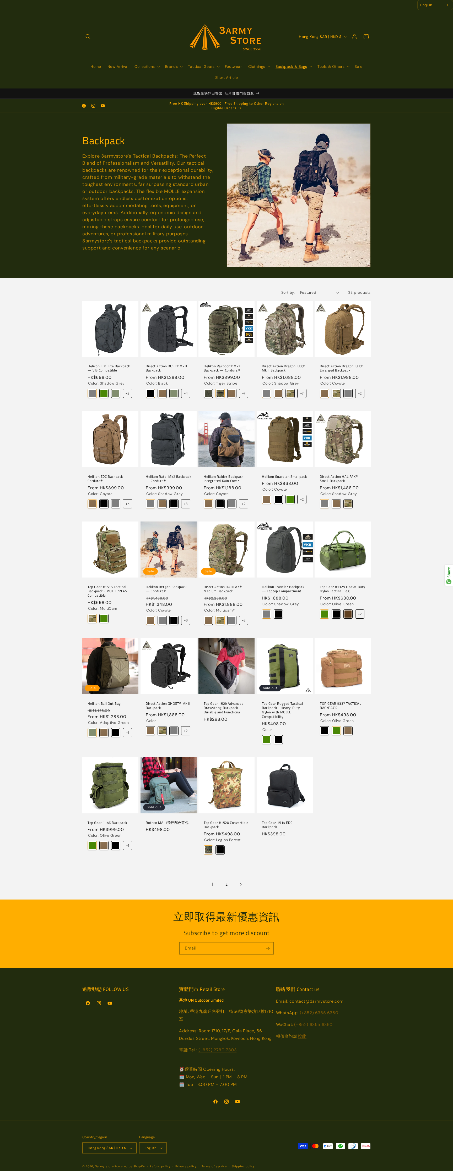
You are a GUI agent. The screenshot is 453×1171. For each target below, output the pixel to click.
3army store (104, 1166)
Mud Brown (348, 614)
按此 (302, 1036)
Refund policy (160, 1166)
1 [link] (212, 884)
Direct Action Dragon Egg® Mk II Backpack (283, 368)
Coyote (162, 393)
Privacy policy (186, 1166)
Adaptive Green (115, 393)
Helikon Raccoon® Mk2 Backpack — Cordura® (222, 368)
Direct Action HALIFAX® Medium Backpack (223, 589)
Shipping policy (243, 1166)
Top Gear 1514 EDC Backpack (277, 824)
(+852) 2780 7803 (217, 1050)
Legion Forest (208, 849)
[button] (88, 36)
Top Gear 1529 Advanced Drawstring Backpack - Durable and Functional (224, 707)
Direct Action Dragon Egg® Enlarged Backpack (341, 368)
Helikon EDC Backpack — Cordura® (108, 478)
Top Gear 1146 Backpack (107, 822)
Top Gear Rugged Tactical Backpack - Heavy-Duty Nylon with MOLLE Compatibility (282, 710)
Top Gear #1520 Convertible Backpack (226, 824)
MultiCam (92, 618)
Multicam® (290, 393)
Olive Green (104, 393)
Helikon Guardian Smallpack (284, 476)
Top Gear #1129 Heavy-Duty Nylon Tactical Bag (342, 589)
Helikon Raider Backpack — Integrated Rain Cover (226, 478)
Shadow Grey (92, 393)
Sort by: (288, 292)
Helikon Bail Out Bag (104, 703)
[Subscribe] (267, 948)
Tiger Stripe (220, 393)
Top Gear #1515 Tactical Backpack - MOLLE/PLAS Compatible (107, 591)
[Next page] (240, 884)
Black (150, 393)
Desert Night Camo (208, 393)
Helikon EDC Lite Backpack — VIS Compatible (109, 368)
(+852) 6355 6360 (319, 1012)
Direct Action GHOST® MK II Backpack (168, 705)
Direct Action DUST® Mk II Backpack (166, 368)
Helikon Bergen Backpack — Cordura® (166, 589)
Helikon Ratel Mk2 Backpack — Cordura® (168, 478)
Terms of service (214, 1166)
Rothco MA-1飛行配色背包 (167, 822)
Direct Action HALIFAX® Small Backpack (339, 478)
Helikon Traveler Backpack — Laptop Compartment (283, 589)
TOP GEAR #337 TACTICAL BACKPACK (340, 705)
